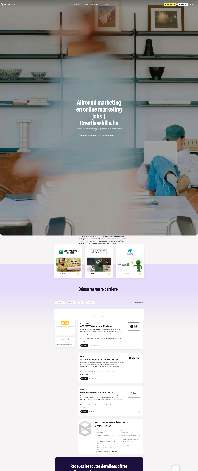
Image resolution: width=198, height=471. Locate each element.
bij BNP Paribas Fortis (64, 274)
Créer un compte (94, 4)
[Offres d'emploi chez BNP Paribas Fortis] (68, 252)
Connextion (114, 451)
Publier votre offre (108, 135)
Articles (85, 4)
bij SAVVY (91, 274)
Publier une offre (170, 4)
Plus (106, 4)
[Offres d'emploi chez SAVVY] (99, 252)
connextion (183, 4)
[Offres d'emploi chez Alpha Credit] (129, 252)
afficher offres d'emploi (88, 135)
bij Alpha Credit (124, 274)
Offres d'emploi (76, 4)
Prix (102, 4)
